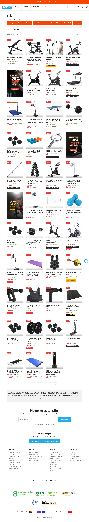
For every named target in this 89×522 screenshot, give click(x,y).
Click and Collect (14, 456)
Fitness (28, 23)
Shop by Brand (74, 456)
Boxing (76, 23)
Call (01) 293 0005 (51, 441)
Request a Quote (55, 458)
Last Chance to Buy (41, 23)
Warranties (32, 458)
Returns (11, 458)
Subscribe (64, 419)
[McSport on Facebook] (33, 480)
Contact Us (35, 441)
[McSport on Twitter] (37, 480)
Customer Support (14, 452)
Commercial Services (56, 454)
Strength (11, 23)
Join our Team (74, 454)
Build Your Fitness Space (55, 469)
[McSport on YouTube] (51, 480)
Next (54, 384)
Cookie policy (33, 452)
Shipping (11, 460)
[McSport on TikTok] (46, 480)
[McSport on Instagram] (42, 480)
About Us (73, 452)
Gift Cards (53, 466)
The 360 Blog (74, 458)
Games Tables (55, 23)
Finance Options (55, 452)
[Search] (67, 7)
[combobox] (56, 7)
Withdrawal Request (15, 466)
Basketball (67, 23)
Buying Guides (13, 468)
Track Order (12, 454)
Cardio (20, 23)
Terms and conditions (35, 456)
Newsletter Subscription (54, 463)
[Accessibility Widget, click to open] (86, 261)
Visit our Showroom (76, 460)
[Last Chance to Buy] (15, 205)
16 (49, 384)
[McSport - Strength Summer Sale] (15, 83)
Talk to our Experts (55, 460)
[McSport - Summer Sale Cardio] (74, 145)
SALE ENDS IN (34, 2)
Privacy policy (33, 454)
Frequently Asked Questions (14, 463)
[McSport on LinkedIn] (55, 480)
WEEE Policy (33, 460)
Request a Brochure (56, 456)
